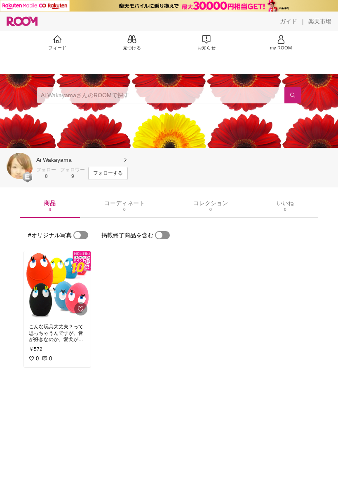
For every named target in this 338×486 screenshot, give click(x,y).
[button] (20, 166)
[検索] (292, 95)
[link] (57, 285)
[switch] (80, 235)
